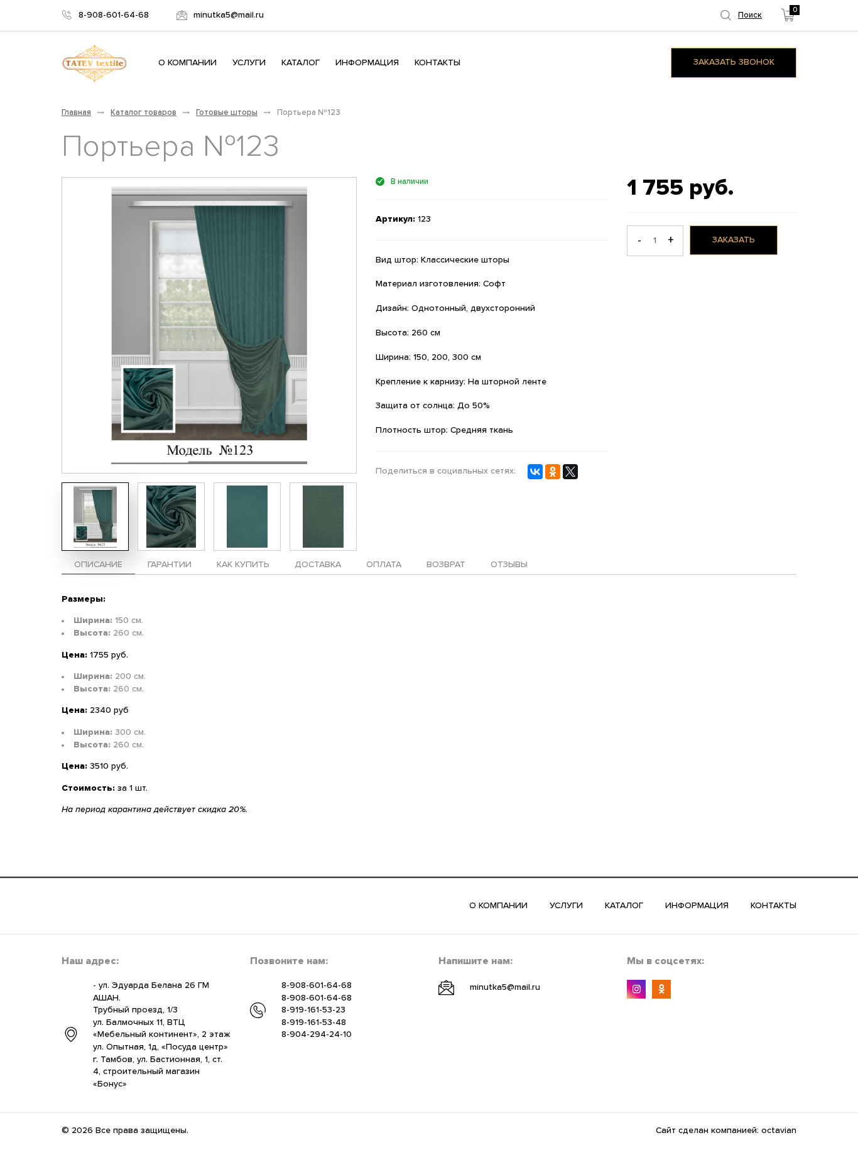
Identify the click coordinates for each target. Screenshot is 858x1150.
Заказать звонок (733, 62)
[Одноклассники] (552, 471)
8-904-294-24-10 (316, 1034)
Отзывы (509, 564)
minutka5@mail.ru (505, 987)
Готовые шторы (227, 113)
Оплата (383, 564)
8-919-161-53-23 (313, 1010)
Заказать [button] (733, 240)
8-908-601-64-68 (316, 985)
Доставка (318, 564)
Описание (98, 564)
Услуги (249, 62)
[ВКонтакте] (535, 471)
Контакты (437, 62)
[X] (570, 471)
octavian (778, 1130)
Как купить (243, 564)
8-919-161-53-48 (313, 1022)
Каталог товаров (143, 113)
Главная (76, 113)
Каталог (300, 62)
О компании (187, 62)
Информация (367, 62)
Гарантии (170, 564)
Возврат (445, 564)
